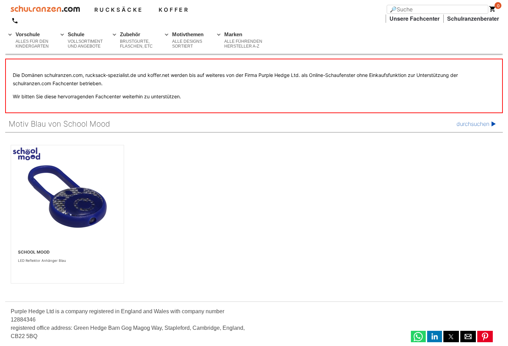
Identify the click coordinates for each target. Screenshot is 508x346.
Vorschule (32, 40)
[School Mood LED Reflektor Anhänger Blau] (67, 197)
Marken (243, 40)
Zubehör (136, 40)
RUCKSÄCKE (118, 9)
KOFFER (174, 9)
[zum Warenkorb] (492, 10)
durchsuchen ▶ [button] (476, 123)
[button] (418, 336)
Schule (85, 40)
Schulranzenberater (473, 18)
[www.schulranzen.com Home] (42, 10)
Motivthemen (188, 40)
